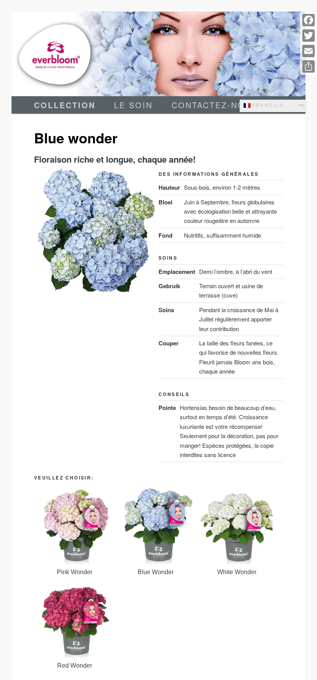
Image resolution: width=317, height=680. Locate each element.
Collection (64, 104)
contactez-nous (215, 104)
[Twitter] (308, 35)
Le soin (133, 104)
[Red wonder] (74, 620)
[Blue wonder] (155, 526)
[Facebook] (308, 20)
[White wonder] (237, 526)
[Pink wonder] (74, 526)
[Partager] (308, 66)
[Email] (308, 51)
